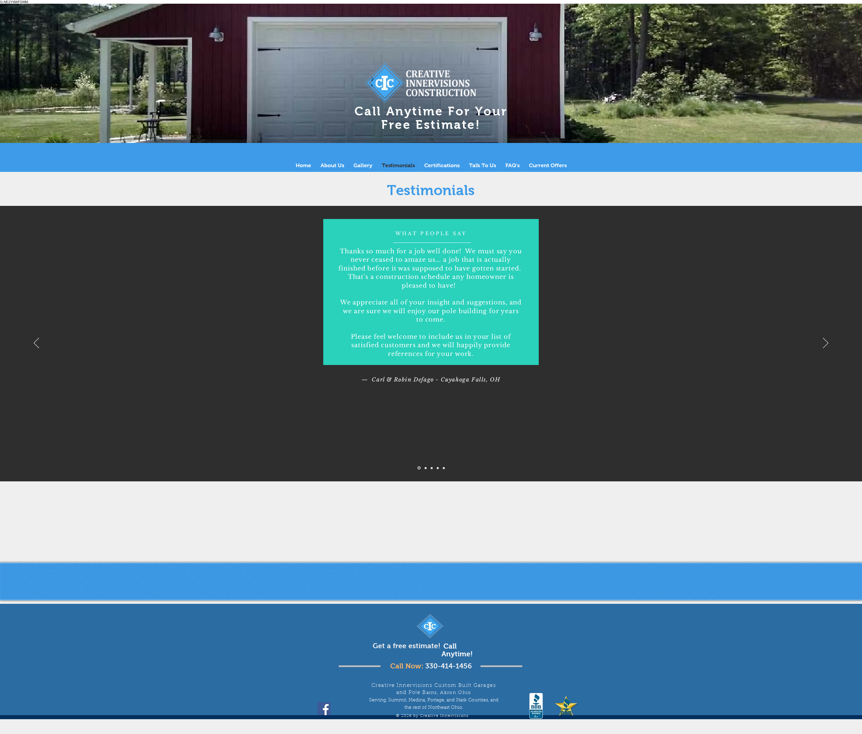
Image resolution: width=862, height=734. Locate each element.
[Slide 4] (438, 468)
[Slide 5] (444, 468)
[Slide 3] (432, 468)
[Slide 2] (426, 468)
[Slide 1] (419, 468)
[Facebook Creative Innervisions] (324, 708)
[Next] (825, 343)
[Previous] (36, 343)
